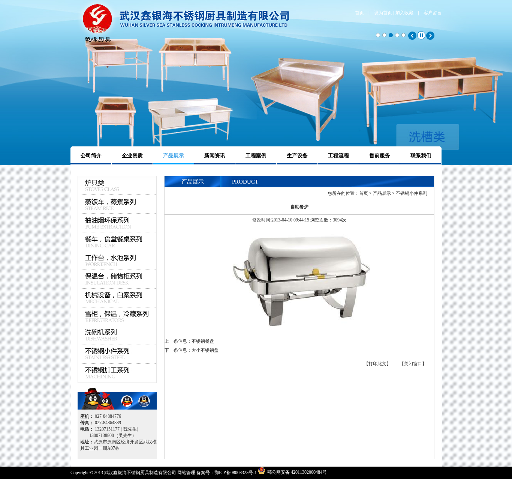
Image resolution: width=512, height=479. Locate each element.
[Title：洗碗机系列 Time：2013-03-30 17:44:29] (117, 335)
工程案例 (256, 155)
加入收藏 (404, 12)
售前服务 (379, 155)
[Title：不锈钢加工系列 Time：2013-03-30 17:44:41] (117, 373)
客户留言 (433, 12)
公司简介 (91, 155)
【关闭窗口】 (413, 363)
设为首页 (383, 12)
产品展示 (173, 155)
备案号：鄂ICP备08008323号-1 (226, 472)
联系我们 (420, 155)
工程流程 (338, 155)
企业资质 (132, 155)
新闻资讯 (214, 155)
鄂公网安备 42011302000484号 (297, 472)
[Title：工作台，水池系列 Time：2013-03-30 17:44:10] (117, 260)
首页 (359, 12)
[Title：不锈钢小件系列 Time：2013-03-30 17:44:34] (117, 354)
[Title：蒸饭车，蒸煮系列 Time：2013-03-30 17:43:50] (117, 204)
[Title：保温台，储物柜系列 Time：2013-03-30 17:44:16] (117, 279)
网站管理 (186, 472)
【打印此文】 (377, 363)
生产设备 (297, 155)
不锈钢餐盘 (203, 341)
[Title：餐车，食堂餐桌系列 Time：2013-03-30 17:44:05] (117, 241)
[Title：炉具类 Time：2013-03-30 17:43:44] (117, 193)
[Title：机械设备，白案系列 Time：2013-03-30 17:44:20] (117, 298)
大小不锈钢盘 (205, 350)
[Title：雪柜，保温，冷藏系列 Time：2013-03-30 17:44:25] (117, 316)
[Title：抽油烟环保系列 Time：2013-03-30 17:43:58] (117, 223)
